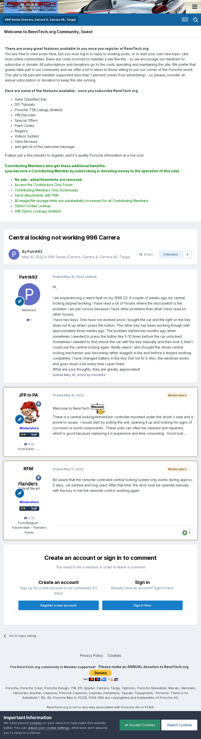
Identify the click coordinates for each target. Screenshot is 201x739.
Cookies (114, 655)
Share (147, 254)
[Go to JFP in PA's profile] (29, 412)
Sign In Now (142, 605)
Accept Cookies (141, 725)
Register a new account (58, 605)
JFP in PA (28, 395)
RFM (28, 468)
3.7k (31, 518)
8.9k (31, 444)
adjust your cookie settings (48, 728)
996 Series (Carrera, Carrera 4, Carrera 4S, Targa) (89, 257)
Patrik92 (28, 277)
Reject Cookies (179, 725)
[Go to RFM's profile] (29, 486)
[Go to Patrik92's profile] (14, 254)
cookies (36, 723)
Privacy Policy (91, 655)
